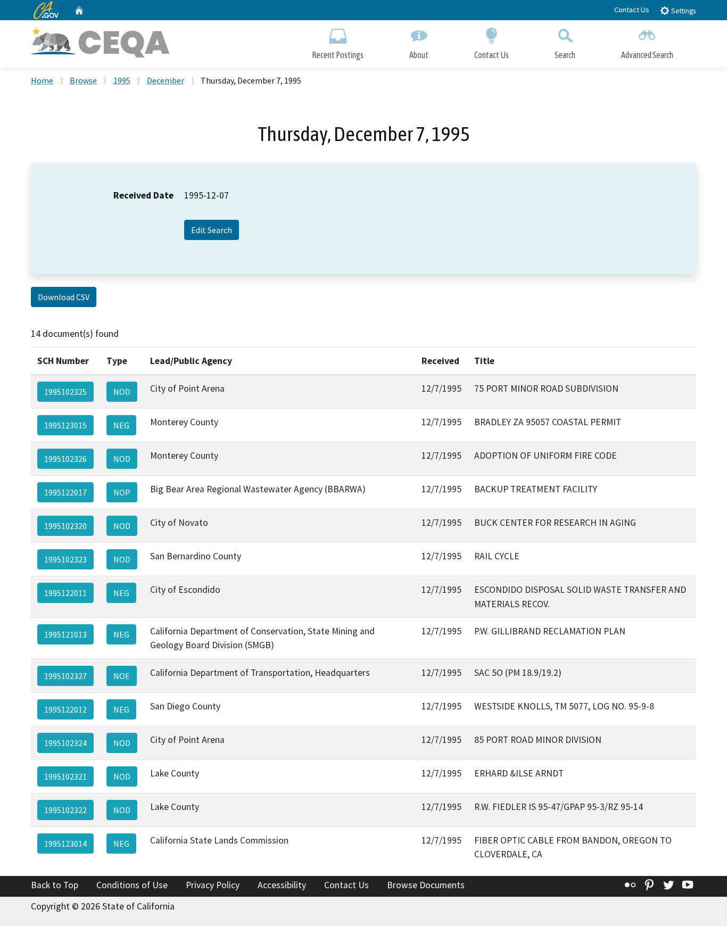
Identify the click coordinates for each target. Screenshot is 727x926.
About (418, 55)
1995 (121, 80)
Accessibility (282, 885)
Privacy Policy (212, 885)
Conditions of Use (132, 885)
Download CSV (63, 297)
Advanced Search (647, 55)
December (165, 80)
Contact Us (631, 9)
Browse (83, 80)
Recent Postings (337, 55)
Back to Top (54, 885)
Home (42, 80)
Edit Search (211, 230)
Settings (683, 10)
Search (565, 55)
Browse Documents (426, 885)
